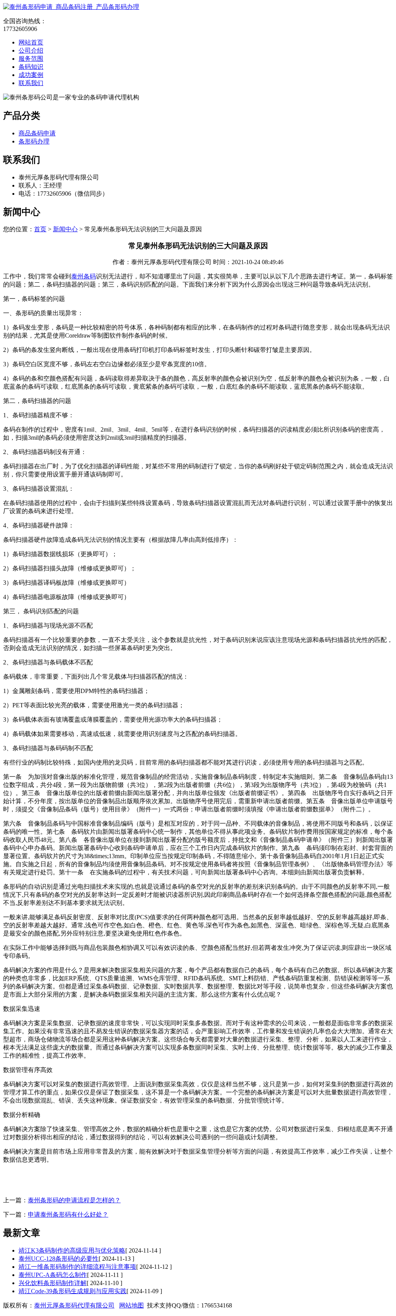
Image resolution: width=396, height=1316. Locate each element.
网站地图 (131, 1305)
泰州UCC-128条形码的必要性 (59, 1258)
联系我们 (31, 83)
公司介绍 (31, 50)
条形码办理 (34, 141)
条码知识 (31, 66)
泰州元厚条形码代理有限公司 (74, 1305)
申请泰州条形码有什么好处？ (68, 1214)
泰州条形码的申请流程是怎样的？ (74, 1200)
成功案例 (31, 75)
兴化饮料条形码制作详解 (53, 1283)
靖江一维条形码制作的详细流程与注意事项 (77, 1266)
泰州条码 (83, 276)
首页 (40, 229)
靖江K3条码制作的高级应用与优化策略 (72, 1250)
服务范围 (31, 58)
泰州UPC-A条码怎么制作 (53, 1275)
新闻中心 (65, 229)
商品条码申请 (37, 133)
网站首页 (31, 42)
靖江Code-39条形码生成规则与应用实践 (72, 1291)
